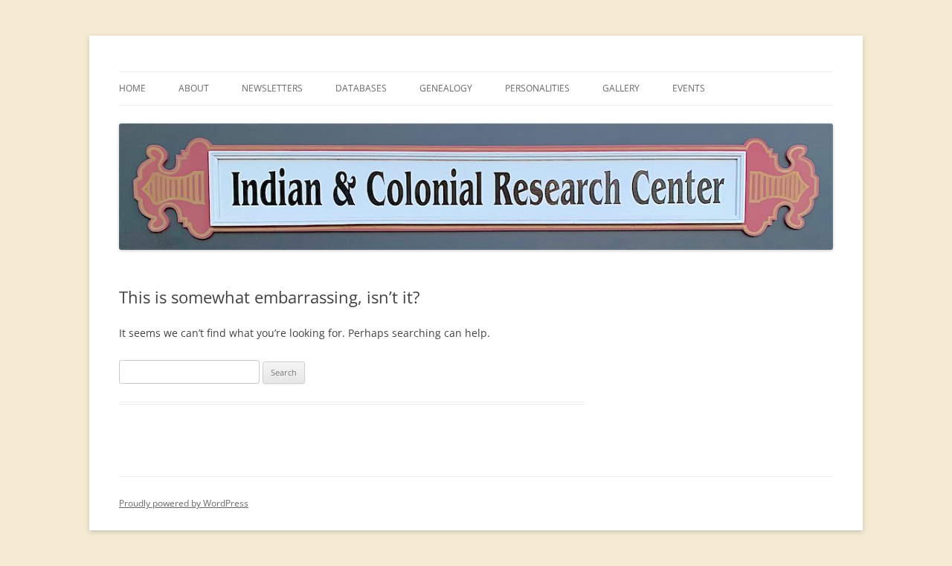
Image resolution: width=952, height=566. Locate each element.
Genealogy (445, 88)
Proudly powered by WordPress (183, 503)
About (193, 88)
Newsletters (272, 88)
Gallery (621, 88)
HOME (132, 88)
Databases (361, 88)
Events (688, 88)
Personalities (537, 88)
